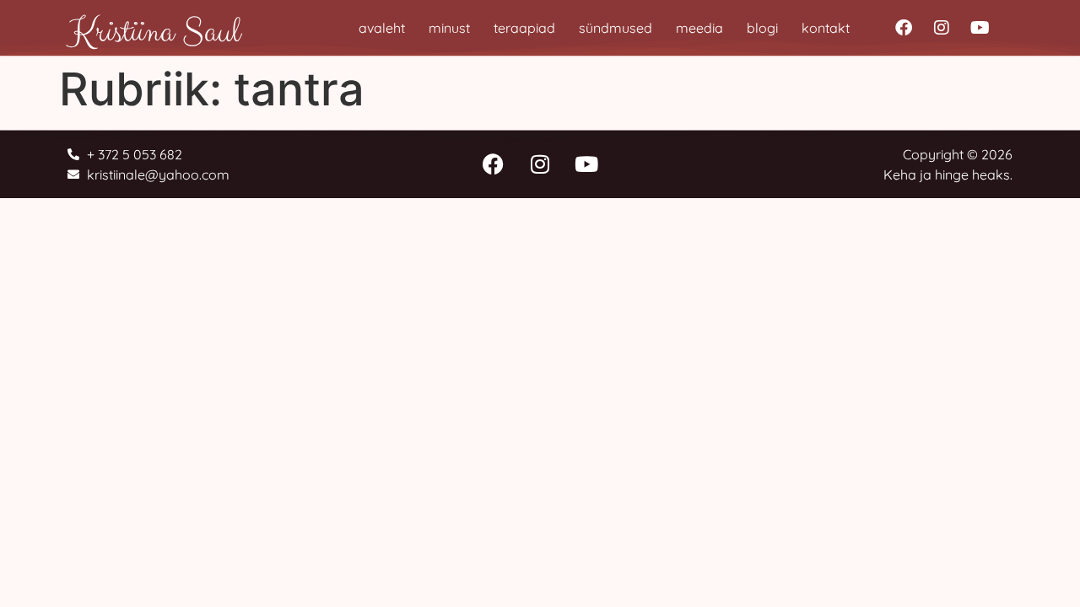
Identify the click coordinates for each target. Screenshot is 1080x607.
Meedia (699, 27)
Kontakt (826, 27)
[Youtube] (979, 28)
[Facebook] (904, 28)
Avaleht (382, 27)
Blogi (762, 27)
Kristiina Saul (154, 32)
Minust (449, 27)
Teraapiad (524, 27)
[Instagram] (941, 28)
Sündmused (615, 27)
